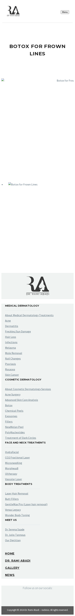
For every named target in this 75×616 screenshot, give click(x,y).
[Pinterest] (13, 259)
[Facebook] (3, 259)
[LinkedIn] (23, 259)
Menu (65, 12)
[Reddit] (29, 259)
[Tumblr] (18, 259)
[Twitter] (8, 259)
